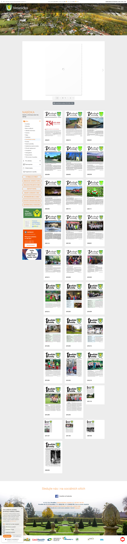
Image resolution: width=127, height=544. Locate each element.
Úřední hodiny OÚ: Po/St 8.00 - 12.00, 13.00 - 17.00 (116, 1)
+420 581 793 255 (79, 502)
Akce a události (29, 128)
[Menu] (122, 8)
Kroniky (27, 141)
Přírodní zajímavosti (30, 148)
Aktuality (27, 126)
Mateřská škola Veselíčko (32, 205)
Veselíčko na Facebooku (65, 496)
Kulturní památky (29, 144)
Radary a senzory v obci (31, 193)
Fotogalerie (28, 150)
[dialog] (12, 525)
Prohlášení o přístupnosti (53, 506)
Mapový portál (31, 189)
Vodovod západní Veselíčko (31, 201)
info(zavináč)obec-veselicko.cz (65, 502)
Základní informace (30, 130)
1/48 (57, 98)
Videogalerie (28, 152)
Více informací (13, 521)
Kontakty (27, 124)
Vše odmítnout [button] (17, 536)
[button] (12, 539)
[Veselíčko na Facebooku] (1, 2)
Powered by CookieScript (12, 540)
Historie (27, 133)
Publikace (27, 137)
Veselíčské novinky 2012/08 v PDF (64, 103)
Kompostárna (28, 155)
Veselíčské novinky (30, 139)
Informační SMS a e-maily (32, 197)
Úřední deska (29, 168)
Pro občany (28, 161)
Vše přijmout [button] (7, 536)
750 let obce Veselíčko (31, 157)
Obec (26, 121)
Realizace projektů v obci (32, 185)
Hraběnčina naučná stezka (32, 146)
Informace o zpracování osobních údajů (70, 506)
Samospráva (28, 164)
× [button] (21, 508)
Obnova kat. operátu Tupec (32, 181)
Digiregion (77, 508)
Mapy (26, 135)
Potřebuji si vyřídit (32, 177)
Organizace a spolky (31, 171)
